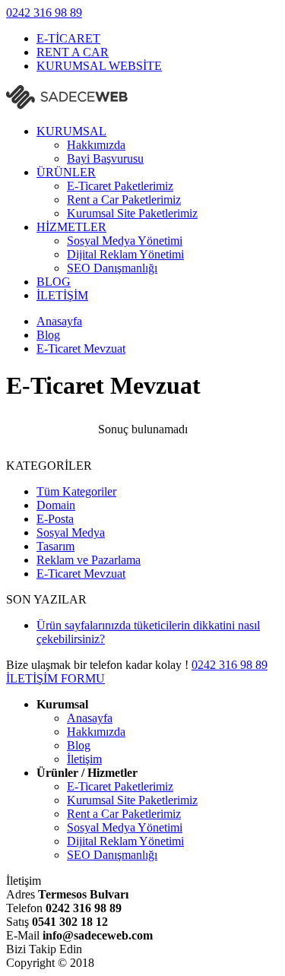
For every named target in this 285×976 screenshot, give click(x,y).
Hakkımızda (96, 144)
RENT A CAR (72, 52)
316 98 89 (44, 12)
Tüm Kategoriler (76, 491)
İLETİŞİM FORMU (55, 678)
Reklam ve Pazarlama (88, 559)
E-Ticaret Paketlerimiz (120, 185)
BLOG (53, 281)
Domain (55, 505)
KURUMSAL (71, 131)
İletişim (84, 759)
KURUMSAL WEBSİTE (99, 65)
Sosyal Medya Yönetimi (124, 240)
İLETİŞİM (62, 295)
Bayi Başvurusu (105, 158)
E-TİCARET (68, 38)
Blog (78, 745)
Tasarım (55, 546)
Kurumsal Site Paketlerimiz (132, 213)
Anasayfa (89, 717)
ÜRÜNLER (66, 172)
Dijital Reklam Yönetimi (125, 254)
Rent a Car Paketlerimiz (124, 199)
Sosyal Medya (70, 532)
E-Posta (55, 518)
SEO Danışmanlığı (112, 267)
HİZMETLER (71, 226)
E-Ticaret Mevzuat (80, 573)
